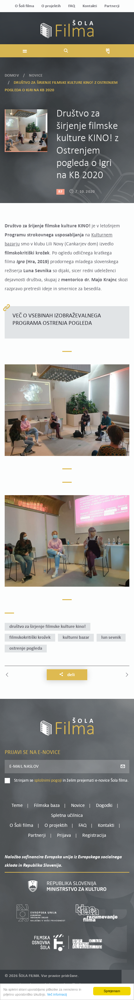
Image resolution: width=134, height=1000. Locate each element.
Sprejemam (112, 990)
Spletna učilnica (67, 815)
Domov (12, 75)
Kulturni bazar (76, 637)
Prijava (64, 835)
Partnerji (111, 6)
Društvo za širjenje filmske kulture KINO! (47, 626)
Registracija (94, 835)
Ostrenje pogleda (25, 648)
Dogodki (104, 805)
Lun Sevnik (111, 637)
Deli (70, 675)
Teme (17, 805)
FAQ (71, 6)
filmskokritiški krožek (29, 637)
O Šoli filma (24, 6)
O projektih (51, 6)
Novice (35, 75)
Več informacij (57, 994)
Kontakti (90, 6)
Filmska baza (47, 805)
